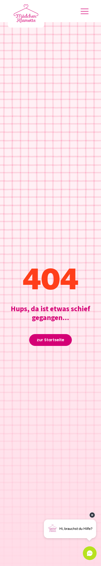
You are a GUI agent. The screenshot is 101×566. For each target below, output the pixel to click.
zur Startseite (50, 340)
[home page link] (26, 13)
